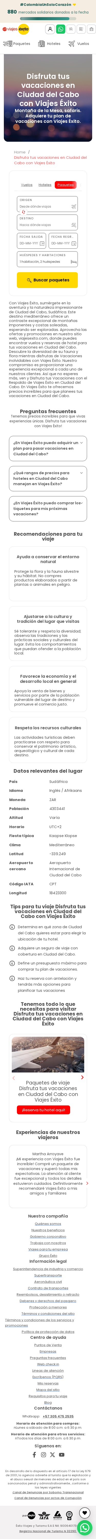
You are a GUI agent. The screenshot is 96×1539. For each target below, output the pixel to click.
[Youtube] (62, 1455)
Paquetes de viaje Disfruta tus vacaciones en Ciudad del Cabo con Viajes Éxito (48, 1091)
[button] (13, 1078)
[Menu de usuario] (50, 29)
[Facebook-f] (34, 1455)
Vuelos (83, 43)
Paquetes (21, 43)
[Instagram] (43, 1455)
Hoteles (53, 43)
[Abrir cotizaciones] (84, 1513)
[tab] (26, 185)
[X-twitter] (53, 1455)
